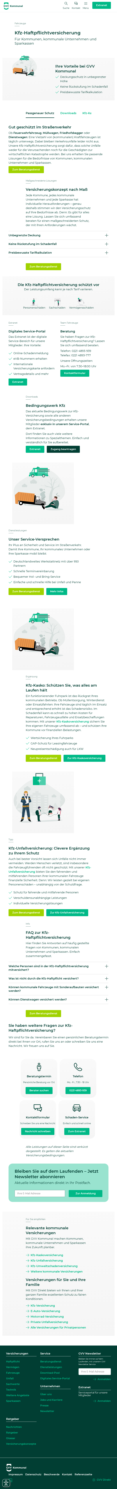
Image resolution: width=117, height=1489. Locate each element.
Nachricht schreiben (38, 1131)
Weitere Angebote (17, 1395)
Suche (66, 8)
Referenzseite (83, 1474)
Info (28, 923)
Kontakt (76, 8)
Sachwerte (13, 1384)
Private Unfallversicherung (49, 1322)
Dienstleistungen (18, 530)
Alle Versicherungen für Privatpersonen (58, 1327)
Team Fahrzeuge (69, 322)
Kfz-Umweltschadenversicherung (54, 1266)
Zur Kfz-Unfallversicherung (67, 912)
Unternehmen (50, 1386)
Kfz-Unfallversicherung (47, 1260)
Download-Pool (50, 1372)
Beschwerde (52, 1474)
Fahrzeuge (20, 23)
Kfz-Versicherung (43, 1305)
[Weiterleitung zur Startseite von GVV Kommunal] (13, 6)
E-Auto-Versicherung (45, 1311)
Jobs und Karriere (51, 1399)
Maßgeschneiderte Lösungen (41, 180)
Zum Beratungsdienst (26, 169)
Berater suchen (39, 1090)
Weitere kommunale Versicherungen (57, 1271)
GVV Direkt (104, 1479)
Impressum (16, 1474)
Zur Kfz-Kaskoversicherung (84, 758)
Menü (86, 8)
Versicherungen (17, 1353)
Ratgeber (12, 1419)
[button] (58, 235)
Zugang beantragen (63, 449)
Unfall (10, 1378)
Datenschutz (33, 1474)
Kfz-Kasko (89, 113)
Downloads (68, 113)
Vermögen (12, 1367)
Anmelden (104, 1379)
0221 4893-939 (78, 1090)
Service (45, 1353)
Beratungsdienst (50, 1361)
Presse (44, 1405)
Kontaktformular (74, 373)
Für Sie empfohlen (35, 1219)
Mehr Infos (56, 591)
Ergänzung (31, 676)
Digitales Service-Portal (55, 1378)
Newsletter (47, 1411)
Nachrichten (14, 1427)
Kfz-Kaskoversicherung (72, 721)
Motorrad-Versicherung (47, 1316)
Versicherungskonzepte (21, 1443)
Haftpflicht (13, 1361)
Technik (11, 1389)
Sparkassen (13, 1401)
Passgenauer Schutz (40, 113)
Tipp (11, 839)
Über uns (46, 1394)
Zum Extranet (77, 1131)
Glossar (10, 1438)
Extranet (13, 322)
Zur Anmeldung (86, 1193)
